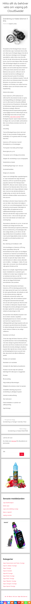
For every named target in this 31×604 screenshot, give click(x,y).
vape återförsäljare (8, 502)
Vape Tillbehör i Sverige (9, 581)
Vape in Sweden (7, 571)
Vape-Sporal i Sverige (9, 586)
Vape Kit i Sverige (8, 573)
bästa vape (6, 506)
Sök (4, 451)
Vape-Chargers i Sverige (10, 583)
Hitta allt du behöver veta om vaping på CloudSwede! (15, 7)
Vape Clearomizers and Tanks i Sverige (13, 563)
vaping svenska (7, 515)
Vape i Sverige (7, 568)
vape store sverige (15, 116)
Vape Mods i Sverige (8, 576)
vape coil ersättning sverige (10, 509)
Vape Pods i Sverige (8, 578)
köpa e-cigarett (7, 512)
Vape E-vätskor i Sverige (10, 565)
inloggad (13, 441)
